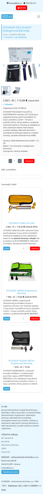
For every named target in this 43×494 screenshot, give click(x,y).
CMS (25, 485)
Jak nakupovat (7, 438)
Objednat (29, 161)
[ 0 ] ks (22, 8)
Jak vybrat (5, 441)
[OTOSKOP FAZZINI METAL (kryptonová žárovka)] (21, 341)
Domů (5, 34)
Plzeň (3, 490)
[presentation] (4, 64)
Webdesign (12, 485)
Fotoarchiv (5, 452)
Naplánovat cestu (10, 472)
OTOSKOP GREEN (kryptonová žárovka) (21, 292)
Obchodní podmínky (9, 445)
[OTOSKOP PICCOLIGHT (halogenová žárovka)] (21, 65)
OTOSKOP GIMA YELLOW (21, 223)
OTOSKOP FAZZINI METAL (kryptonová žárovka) (21, 362)
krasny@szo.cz (15, 3)
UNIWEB (33, 485)
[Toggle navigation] (39, 16)
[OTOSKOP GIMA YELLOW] (21, 203)
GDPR (3, 448)
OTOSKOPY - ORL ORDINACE (16, 37)
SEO (20, 485)
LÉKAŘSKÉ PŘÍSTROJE (17, 34)
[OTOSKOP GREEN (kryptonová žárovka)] (21, 271)
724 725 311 (30, 3)
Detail (6, 248)
